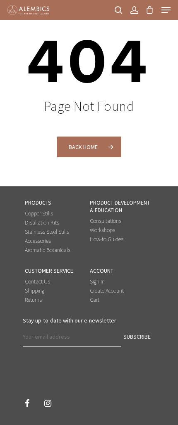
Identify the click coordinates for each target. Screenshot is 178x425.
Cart (94, 299)
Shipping (34, 290)
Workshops (102, 230)
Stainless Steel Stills (47, 231)
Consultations (105, 221)
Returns (33, 299)
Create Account (107, 290)
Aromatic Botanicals (47, 250)
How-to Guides (106, 239)
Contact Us (37, 281)
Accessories (38, 240)
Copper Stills (39, 213)
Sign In (97, 281)
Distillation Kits (42, 222)
